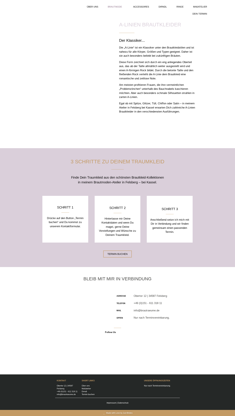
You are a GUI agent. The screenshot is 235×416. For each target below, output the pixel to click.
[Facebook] (121, 332)
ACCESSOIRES (141, 6)
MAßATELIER (200, 6)
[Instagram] (126, 332)
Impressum (111, 403)
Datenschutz (123, 403)
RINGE (180, 6)
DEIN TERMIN (199, 13)
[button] (115, 6)
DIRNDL (163, 6)
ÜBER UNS (92, 6)
